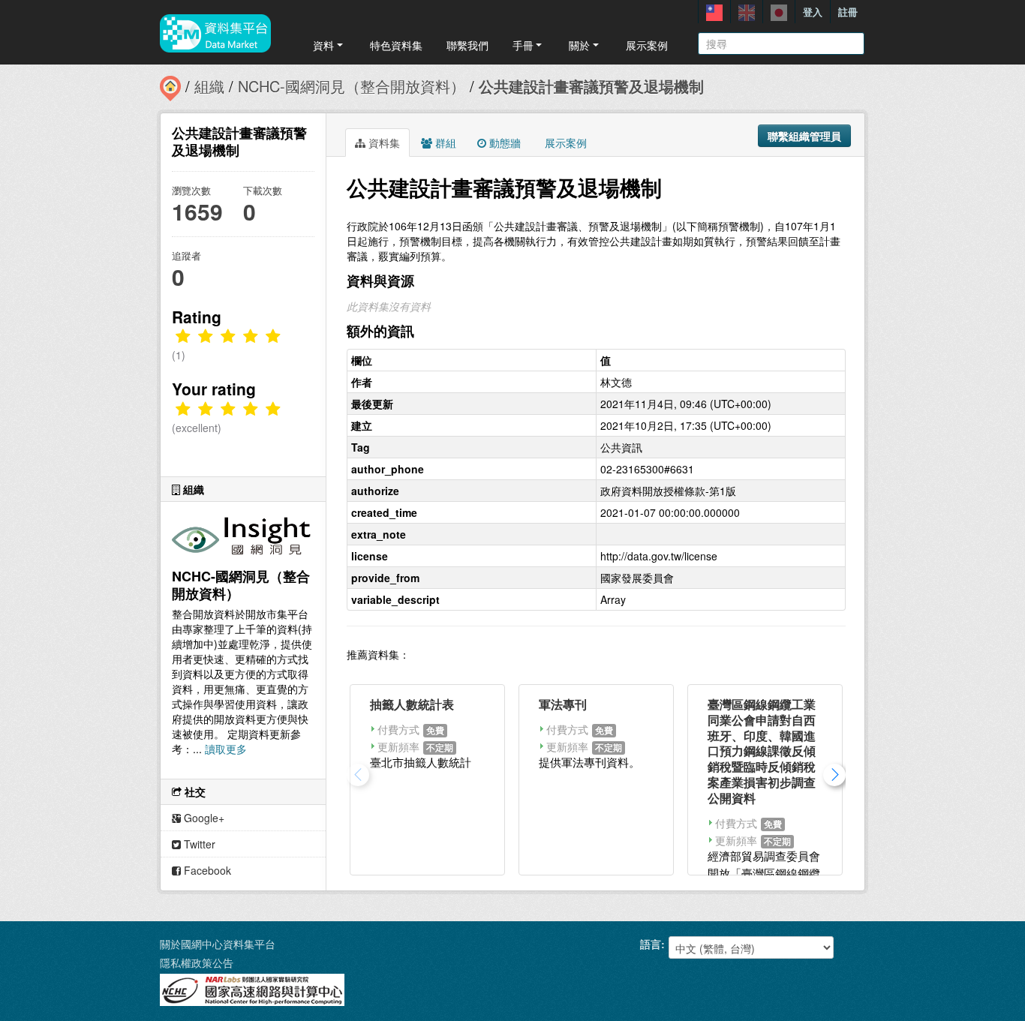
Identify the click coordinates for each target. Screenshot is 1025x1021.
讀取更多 (226, 748)
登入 (812, 12)
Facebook (206, 870)
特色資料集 (396, 45)
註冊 (848, 12)
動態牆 (503, 142)
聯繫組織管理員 (804, 135)
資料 (323, 45)
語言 (650, 943)
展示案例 (647, 45)
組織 (209, 86)
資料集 (382, 142)
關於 (579, 45)
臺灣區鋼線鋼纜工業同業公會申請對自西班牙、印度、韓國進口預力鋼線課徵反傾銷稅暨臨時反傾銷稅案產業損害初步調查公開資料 (762, 750)
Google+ (202, 817)
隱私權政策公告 (196, 962)
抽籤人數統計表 (412, 704)
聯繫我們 (467, 45)
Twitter (198, 843)
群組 (444, 142)
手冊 (523, 45)
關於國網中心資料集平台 (217, 943)
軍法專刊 (563, 704)
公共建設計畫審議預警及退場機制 (591, 86)
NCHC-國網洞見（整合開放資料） (351, 86)
